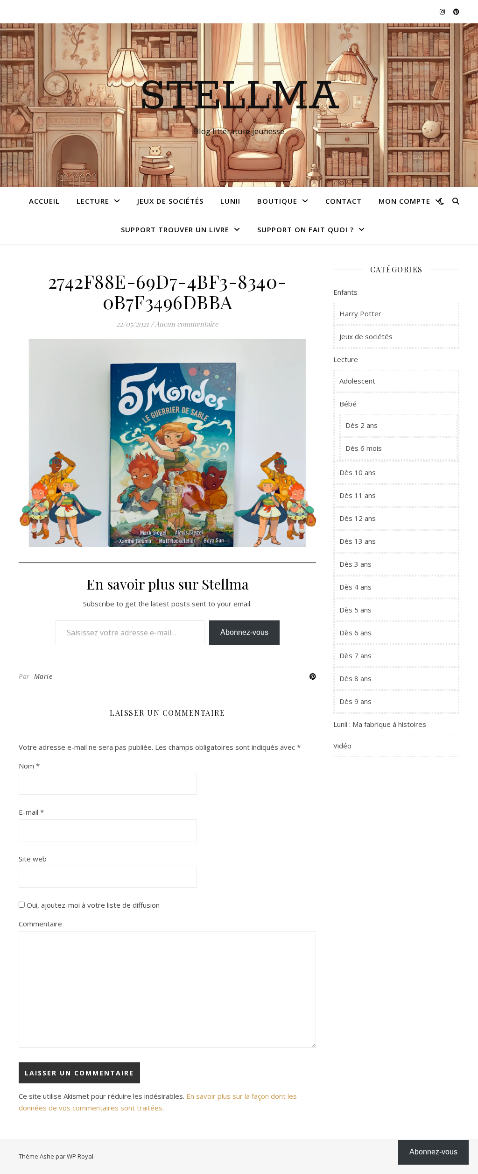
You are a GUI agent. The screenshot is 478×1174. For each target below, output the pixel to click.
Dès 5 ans (355, 609)
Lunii (230, 201)
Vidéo (342, 745)
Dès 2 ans (361, 425)
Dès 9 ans (355, 701)
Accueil (44, 201)
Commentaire (40, 923)
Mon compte (404, 201)
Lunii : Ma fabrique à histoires (379, 724)
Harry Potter (360, 313)
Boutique (277, 201)
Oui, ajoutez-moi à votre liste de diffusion (92, 905)
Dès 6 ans (355, 632)
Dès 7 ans (355, 655)
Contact (343, 201)
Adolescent (357, 380)
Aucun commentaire (186, 323)
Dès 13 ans (357, 541)
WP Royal (80, 1156)
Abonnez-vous (244, 632)
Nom (29, 765)
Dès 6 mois (363, 448)
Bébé (348, 403)
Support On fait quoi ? (305, 229)
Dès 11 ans (357, 495)
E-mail (31, 812)
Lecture (93, 201)
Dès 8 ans (355, 678)
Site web (33, 858)
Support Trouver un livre (175, 229)
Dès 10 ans (357, 472)
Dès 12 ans (357, 518)
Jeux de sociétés (170, 201)
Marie (43, 676)
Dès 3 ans (355, 564)
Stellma (239, 96)
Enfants (345, 292)
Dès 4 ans (355, 586)
